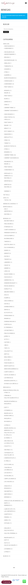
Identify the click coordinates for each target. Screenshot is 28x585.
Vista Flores (7, 464)
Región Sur (7, 413)
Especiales (7, 173)
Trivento (7, 259)
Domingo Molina (9, 321)
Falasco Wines (8, 274)
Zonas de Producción (9, 390)
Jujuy (5, 407)
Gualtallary (8, 455)
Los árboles (7, 470)
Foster (6, 256)
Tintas (6, 200)
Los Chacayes (8, 481)
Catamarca (7, 410)
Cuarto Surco (8, 372)
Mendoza (7, 430)
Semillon (7, 63)
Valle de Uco (8, 432)
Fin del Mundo (8, 286)
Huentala (7, 324)
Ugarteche (7, 514)
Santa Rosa (7, 494)
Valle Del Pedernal (10, 533)
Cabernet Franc (9, 107)
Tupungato (7, 452)
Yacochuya (7, 277)
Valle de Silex (8, 530)
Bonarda (7, 152)
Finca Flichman (8, 333)
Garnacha (7, 101)
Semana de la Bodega (9, 203)
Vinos (4, 44)
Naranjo (6, 191)
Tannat (6, 143)
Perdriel (6, 517)
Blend (6, 98)
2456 (5, 345)
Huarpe (6, 298)
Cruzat (6, 265)
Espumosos (7, 161)
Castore (6, 342)
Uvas (4, 197)
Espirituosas (7, 206)
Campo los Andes (9, 478)
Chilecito (7, 446)
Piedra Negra (8, 315)
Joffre (6, 336)
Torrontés (7, 66)
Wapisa (6, 309)
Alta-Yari (7, 360)
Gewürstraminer (9, 54)
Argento (6, 253)
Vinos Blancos (8, 46)
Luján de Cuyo (8, 509)
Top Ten (5, 195)
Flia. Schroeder (8, 247)
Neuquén (7, 403)
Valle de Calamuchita (10, 398)
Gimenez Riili (8, 280)
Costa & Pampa (8, 235)
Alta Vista (7, 312)
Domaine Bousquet (10, 283)
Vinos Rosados (8, 114)
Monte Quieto (8, 366)
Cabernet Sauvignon (10, 110)
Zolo (5, 295)
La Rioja (6, 425)
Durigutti (7, 289)
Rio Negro (7, 421)
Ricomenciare (8, 238)
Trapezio (6, 241)
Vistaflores (7, 475)
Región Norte (8, 537)
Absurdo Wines (8, 292)
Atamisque (7, 226)
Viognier (6, 69)
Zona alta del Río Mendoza (12, 500)
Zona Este (7, 486)
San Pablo (7, 449)
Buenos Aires (8, 415)
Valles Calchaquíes (10, 545)
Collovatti (7, 351)
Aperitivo (7, 184)
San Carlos (7, 441)
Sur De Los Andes (9, 375)
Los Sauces (7, 472)
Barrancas (7, 505)
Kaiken (6, 250)
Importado (7, 181)
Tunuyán (7, 467)
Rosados (6, 90)
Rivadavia (7, 488)
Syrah (6, 104)
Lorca (6, 271)
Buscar (6, 32)
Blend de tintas (9, 146)
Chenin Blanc (8, 81)
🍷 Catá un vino (6, 582)
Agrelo (6, 520)
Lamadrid (7, 262)
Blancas (5, 556)
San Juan (6, 528)
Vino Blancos (8, 52)
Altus (6, 339)
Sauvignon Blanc (9, 60)
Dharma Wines (8, 306)
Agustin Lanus (8, 244)
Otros (6, 149)
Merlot (6, 128)
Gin (5, 209)
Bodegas (5, 218)
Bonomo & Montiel (10, 380)
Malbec (6, 93)
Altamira (7, 438)
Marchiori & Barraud (10, 369)
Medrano (7, 497)
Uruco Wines (8, 300)
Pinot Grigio (8, 87)
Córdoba (6, 395)
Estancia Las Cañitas (10, 383)
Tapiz (5, 348)
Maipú (6, 503)
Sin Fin (6, 303)
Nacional (7, 178)
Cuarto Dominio (9, 229)
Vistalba (6, 523)
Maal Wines (7, 357)
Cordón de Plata (9, 458)
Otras (6, 72)
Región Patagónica (9, 401)
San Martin (7, 491)
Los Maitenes (8, 330)
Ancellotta (7, 137)
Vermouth (7, 175)
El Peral (6, 461)
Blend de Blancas (9, 78)
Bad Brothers (8, 221)
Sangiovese (7, 134)
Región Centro (8, 428)
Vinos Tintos (8, 117)
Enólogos (6, 387)
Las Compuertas (9, 511)
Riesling (6, 57)
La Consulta (8, 443)
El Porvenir (7, 327)
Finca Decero (8, 223)
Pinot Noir (7, 95)
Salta (6, 543)
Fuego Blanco (8, 363)
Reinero (6, 318)
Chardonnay (8, 48)
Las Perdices (7, 377)
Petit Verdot (8, 131)
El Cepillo (7, 435)
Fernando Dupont (9, 232)
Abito (6, 354)
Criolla (6, 119)
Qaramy (6, 268)
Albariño (7, 75)
